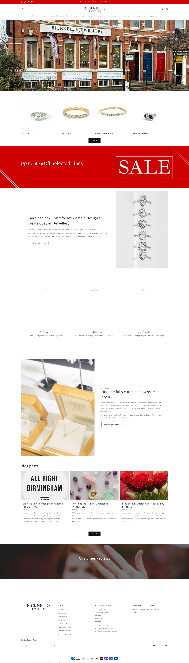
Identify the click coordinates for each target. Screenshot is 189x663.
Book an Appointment (38, 243)
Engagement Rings (28, 133)
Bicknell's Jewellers (30, 662)
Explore (26, 172)
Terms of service (69, 662)
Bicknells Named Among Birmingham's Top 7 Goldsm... (43, 505)
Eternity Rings (63, 133)
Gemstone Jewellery (141, 133)
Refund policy (50, 662)
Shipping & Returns (64, 623)
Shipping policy (80, 662)
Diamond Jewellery (103, 133)
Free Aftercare (62, 617)
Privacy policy (59, 662)
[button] (23, 9)
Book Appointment (30, 80)
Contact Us (61, 620)
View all (94, 140)
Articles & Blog (62, 613)
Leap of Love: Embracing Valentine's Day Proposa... (143, 505)
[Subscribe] (54, 645)
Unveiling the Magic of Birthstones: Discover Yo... (90, 505)
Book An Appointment (65, 634)
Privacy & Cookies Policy (65, 627)
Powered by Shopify (40, 662)
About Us (61, 610)
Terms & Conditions (64, 630)
